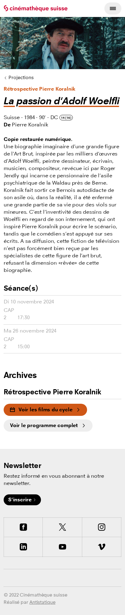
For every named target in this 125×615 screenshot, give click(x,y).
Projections (21, 77)
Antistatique (42, 602)
